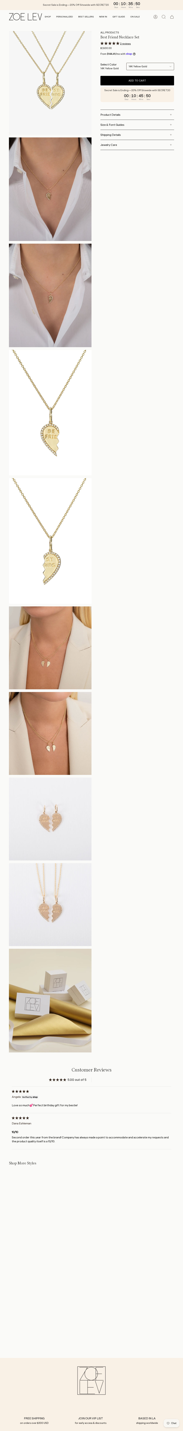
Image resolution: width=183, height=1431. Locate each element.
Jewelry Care (108, 145)
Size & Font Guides (112, 124)
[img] (20, 1091)
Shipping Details (110, 135)
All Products (109, 32)
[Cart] (172, 17)
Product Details (110, 114)
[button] (48, 17)
